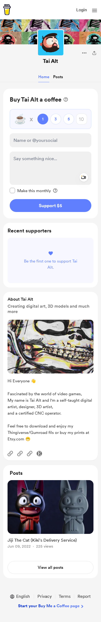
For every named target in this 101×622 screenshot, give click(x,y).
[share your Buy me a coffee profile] (94, 53)
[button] (94, 10)
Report (84, 596)
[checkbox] (30, 190)
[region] (50, 153)
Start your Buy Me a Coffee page (48, 605)
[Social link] (10, 453)
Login (81, 9)
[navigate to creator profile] (50, 42)
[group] (50, 517)
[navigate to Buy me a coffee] (7, 9)
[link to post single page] (50, 515)
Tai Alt (50, 61)
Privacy (44, 596)
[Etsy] (39, 453)
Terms (65, 596)
